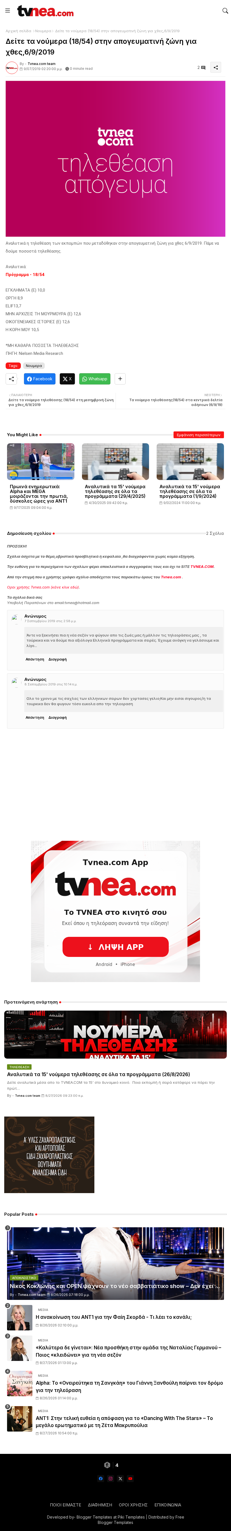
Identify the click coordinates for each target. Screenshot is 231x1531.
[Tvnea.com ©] (44, 10)
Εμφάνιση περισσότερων (199, 435)
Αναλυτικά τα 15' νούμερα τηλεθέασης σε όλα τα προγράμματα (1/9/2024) (189, 491)
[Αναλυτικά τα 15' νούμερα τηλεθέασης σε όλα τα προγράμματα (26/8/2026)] (115, 1035)
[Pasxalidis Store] (49, 1191)
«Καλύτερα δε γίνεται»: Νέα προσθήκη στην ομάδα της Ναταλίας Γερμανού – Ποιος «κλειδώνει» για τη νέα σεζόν (128, 1351)
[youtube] (130, 1478)
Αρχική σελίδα (18, 31)
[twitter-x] (120, 1478)
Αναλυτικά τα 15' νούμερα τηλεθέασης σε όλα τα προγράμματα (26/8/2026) (98, 1074)
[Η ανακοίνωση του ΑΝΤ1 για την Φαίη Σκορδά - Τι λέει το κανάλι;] (19, 1317)
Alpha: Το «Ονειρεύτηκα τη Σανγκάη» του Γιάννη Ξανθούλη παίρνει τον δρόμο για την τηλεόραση (129, 1386)
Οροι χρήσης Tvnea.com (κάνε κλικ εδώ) (43, 587)
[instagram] (110, 1478)
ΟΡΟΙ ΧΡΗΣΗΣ (133, 1505)
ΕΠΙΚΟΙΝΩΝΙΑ (167, 1505)
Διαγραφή (57, 659)
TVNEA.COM (202, 566)
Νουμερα (43, 31)
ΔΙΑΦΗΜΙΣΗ (100, 1505)
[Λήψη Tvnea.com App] (115, 911)
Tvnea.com (171, 577)
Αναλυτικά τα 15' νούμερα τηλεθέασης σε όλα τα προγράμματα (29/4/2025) (115, 491)
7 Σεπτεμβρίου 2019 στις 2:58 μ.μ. (51, 621)
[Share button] (120, 379)
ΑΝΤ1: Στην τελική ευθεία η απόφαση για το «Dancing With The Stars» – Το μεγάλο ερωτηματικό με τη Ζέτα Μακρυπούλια (124, 1421)
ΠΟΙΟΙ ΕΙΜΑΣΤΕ (65, 1505)
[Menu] (7, 10)
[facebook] (100, 1478)
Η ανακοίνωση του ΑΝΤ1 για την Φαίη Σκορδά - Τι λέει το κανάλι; (114, 1317)
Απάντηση (35, 659)
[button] (225, 10)
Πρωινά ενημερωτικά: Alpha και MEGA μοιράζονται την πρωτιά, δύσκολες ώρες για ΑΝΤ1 (39, 493)
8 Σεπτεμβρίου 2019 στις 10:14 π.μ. (51, 684)
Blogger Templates (94, 1517)
